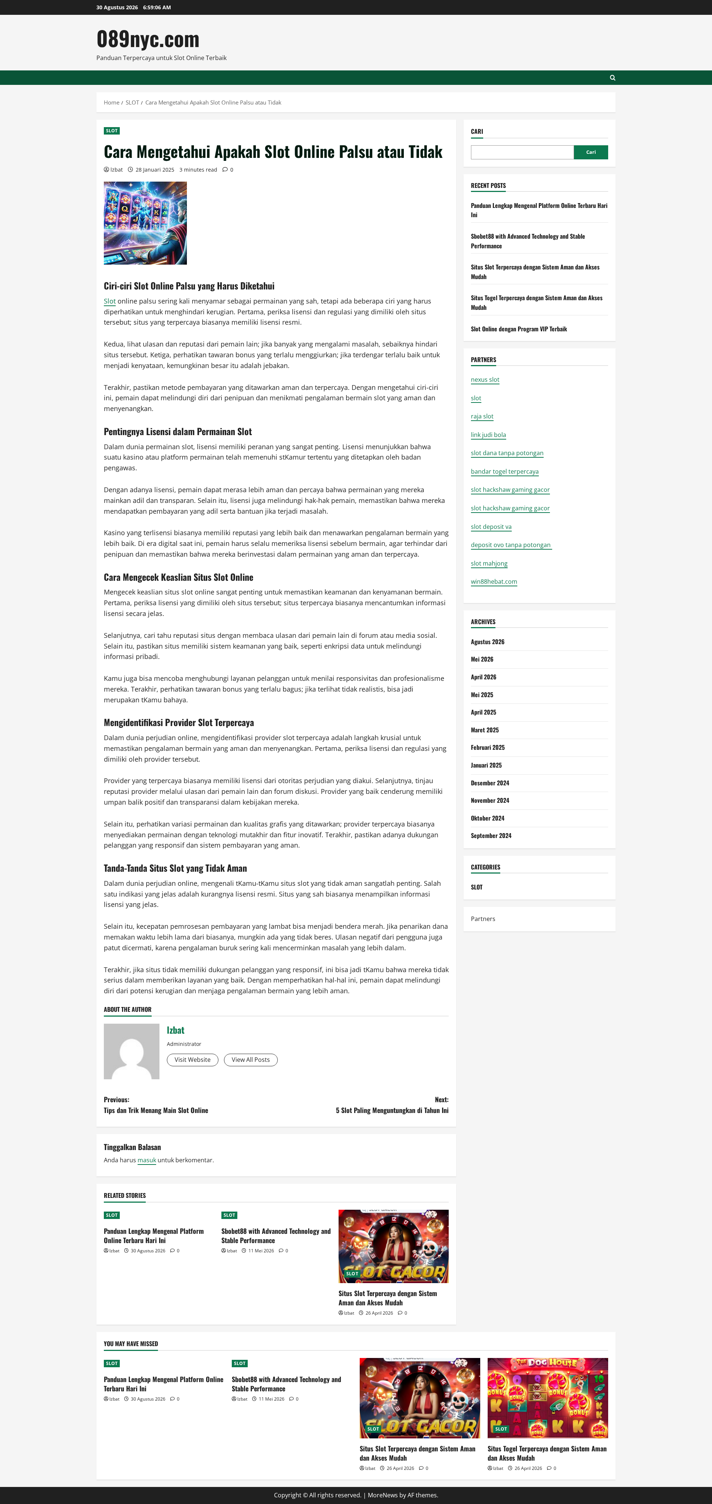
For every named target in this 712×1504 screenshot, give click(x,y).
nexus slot (485, 379)
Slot (110, 301)
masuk (147, 1160)
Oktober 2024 (487, 818)
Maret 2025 (485, 729)
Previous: (156, 1104)
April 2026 (484, 676)
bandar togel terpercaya (505, 471)
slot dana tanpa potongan (507, 453)
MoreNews (383, 1495)
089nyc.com (148, 37)
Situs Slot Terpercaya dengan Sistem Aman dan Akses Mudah (388, 1297)
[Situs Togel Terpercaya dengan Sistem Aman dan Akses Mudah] (548, 1398)
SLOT (112, 130)
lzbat (117, 169)
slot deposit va (491, 527)
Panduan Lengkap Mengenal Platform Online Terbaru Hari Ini (154, 1235)
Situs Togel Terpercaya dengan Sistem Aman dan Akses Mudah (547, 1453)
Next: (392, 1104)
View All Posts (251, 1060)
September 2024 (491, 835)
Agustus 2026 (488, 641)
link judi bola (488, 435)
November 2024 (490, 800)
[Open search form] (613, 77)
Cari (477, 131)
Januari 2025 (486, 765)
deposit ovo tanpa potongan (511, 545)
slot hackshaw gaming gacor (510, 490)
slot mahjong (489, 563)
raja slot (482, 416)
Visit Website (193, 1060)
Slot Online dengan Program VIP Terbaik (519, 328)
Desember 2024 (490, 782)
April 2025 (483, 712)
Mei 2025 (482, 694)
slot (476, 398)
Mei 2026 (482, 659)
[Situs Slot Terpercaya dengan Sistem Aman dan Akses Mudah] (394, 1246)
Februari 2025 (488, 747)
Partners (483, 919)
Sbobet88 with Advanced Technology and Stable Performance (276, 1235)
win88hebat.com (494, 581)
